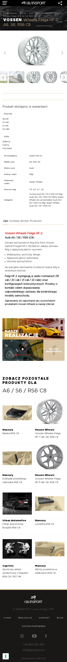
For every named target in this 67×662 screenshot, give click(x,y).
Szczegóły (15, 412)
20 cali (5, 122)
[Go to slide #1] (33, 77)
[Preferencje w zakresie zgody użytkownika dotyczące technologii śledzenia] (6, 656)
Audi (31, 13)
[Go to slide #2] (50, 77)
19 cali (5, 119)
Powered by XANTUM (34, 658)
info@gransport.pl (34, 650)
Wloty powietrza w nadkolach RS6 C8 (46, 569)
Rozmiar (8, 113)
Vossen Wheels (26, 304)
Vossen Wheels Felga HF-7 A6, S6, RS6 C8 (47, 433)
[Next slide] (62, 52)
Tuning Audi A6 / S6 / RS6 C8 (43, 194)
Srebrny (6, 141)
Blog (60, 618)
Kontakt (44, 618)
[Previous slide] (5, 52)
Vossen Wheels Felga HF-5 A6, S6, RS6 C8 (47, 479)
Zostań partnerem (33, 626)
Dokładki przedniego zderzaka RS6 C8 (14, 479)
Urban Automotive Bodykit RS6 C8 (14, 524)
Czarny (5, 145)
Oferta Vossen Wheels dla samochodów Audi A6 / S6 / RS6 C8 (46, 200)
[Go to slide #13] (16, 77)
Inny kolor (7, 148)
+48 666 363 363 (33, 644)
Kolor (6, 136)
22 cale (5, 129)
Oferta (23, 13)
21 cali (5, 125)
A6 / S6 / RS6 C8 (44, 13)
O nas (7, 618)
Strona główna (10, 13)
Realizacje (25, 618)
